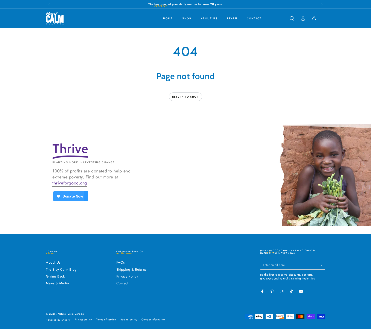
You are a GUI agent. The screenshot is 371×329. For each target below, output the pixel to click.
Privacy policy (83, 319)
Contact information (153, 319)
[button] (291, 18)
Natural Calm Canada (71, 314)
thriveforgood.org (69, 183)
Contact (122, 283)
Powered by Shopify (58, 320)
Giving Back (55, 276)
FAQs (120, 262)
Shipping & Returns (131, 269)
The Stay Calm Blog (61, 269)
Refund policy (128, 319)
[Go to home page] (55, 18)
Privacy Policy (127, 276)
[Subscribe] (322, 264)
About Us (53, 262)
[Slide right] (321, 4)
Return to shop (185, 96)
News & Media (57, 283)
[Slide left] (49, 4)
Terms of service (106, 319)
